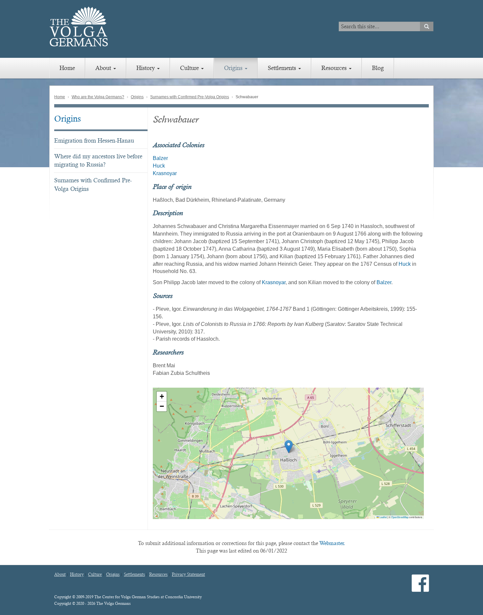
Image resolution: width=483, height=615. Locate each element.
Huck (159, 166)
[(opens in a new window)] (420, 588)
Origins (234, 67)
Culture (190, 67)
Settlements (283, 67)
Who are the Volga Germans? (98, 97)
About (104, 67)
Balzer (160, 158)
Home (67, 67)
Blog (378, 67)
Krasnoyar (165, 173)
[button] (289, 446)
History (146, 67)
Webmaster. (332, 543)
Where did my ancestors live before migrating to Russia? (98, 160)
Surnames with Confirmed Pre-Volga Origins (189, 97)
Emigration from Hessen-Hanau (94, 140)
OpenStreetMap (399, 517)
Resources (334, 67)
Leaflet (383, 517)
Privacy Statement (188, 574)
